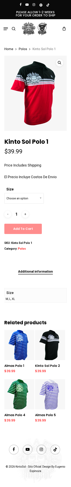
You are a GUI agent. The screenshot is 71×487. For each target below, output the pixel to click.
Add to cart (23, 228)
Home (8, 49)
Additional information (35, 271)
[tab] (35, 271)
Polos (23, 49)
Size (10, 189)
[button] (6, 29)
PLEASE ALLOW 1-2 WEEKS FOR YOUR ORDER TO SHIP (35, 14)
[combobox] (24, 198)
